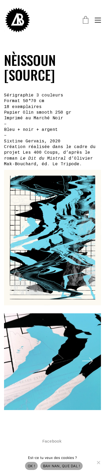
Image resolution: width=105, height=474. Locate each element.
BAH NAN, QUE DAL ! (61, 466)
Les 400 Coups (40, 152)
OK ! (31, 466)
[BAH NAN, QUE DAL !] (98, 462)
